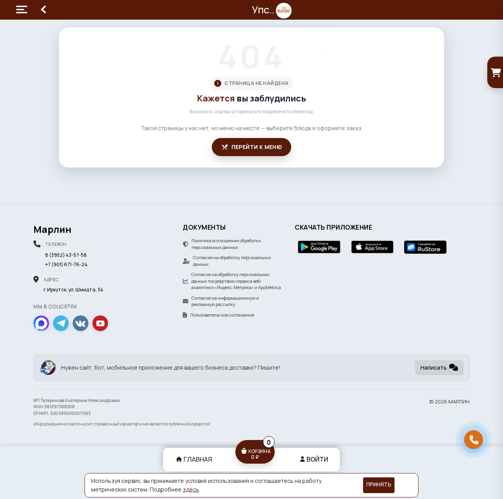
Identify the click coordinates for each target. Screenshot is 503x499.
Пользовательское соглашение (222, 315)
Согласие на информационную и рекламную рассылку (225, 301)
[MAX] (41, 323)
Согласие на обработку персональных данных (232, 260)
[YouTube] (100, 323)
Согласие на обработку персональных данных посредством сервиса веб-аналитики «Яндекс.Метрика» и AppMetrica (236, 280)
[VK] (80, 323)
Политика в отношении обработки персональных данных (226, 244)
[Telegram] (61, 323)
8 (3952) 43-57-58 (66, 255)
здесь (191, 489)
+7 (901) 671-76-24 (66, 264)
